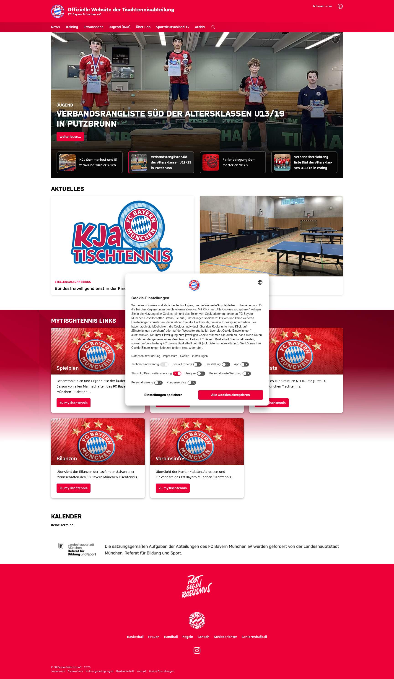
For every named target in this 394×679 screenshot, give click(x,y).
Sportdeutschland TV (172, 27)
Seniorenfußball (254, 637)
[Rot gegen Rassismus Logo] (197, 586)
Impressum (58, 671)
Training (71, 27)
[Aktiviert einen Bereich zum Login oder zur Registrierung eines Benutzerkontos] (340, 6)
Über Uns (143, 27)
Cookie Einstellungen (161, 671)
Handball (171, 637)
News (55, 27)
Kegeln (187, 637)
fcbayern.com (322, 6)
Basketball (135, 637)
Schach (203, 637)
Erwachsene (93, 27)
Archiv (200, 27)
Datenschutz (75, 671)
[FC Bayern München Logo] (197, 620)
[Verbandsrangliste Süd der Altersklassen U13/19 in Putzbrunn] (197, 105)
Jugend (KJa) (119, 27)
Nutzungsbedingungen (100, 671)
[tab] (90, 162)
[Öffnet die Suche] (213, 27)
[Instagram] (197, 650)
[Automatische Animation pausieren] (335, 39)
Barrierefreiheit (125, 671)
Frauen (153, 637)
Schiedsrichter (225, 637)
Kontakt (141, 671)
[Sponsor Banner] (197, 549)
